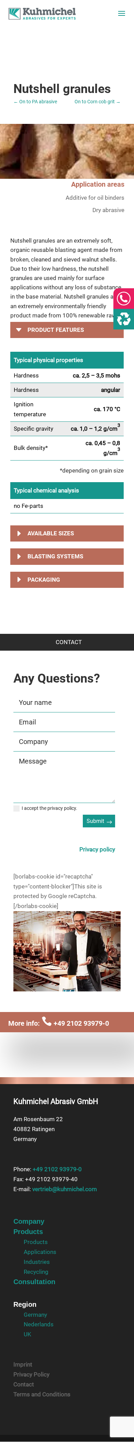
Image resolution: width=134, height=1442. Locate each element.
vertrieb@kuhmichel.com (64, 1189)
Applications (40, 1251)
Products (28, 1231)
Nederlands (39, 1324)
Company (28, 1221)
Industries (37, 1261)
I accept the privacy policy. (49, 808)
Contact (23, 1384)
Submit (95, 821)
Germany (35, 1314)
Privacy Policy (31, 1374)
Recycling (36, 1271)
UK (27, 1334)
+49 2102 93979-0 (75, 1023)
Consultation (34, 1282)
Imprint (22, 1364)
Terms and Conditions (41, 1394)
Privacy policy (97, 849)
